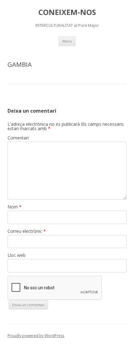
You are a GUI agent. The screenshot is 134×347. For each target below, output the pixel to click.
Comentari (18, 138)
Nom (14, 207)
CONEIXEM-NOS (67, 12)
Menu (67, 41)
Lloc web (16, 255)
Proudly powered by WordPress (35, 335)
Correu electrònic (26, 231)
